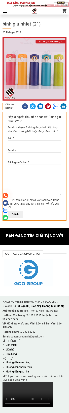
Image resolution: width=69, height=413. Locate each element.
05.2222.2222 (11, 319)
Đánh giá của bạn (18, 162)
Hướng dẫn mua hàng (18, 362)
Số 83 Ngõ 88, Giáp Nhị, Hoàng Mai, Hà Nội (39, 306)
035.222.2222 (34, 315)
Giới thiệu (11, 344)
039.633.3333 (28, 331)
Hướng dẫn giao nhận (18, 371)
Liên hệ (10, 349)
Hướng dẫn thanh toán (19, 367)
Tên (11, 138)
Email (12, 150)
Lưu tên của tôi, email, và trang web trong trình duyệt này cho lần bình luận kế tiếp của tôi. (33, 203)
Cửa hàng (11, 354)
